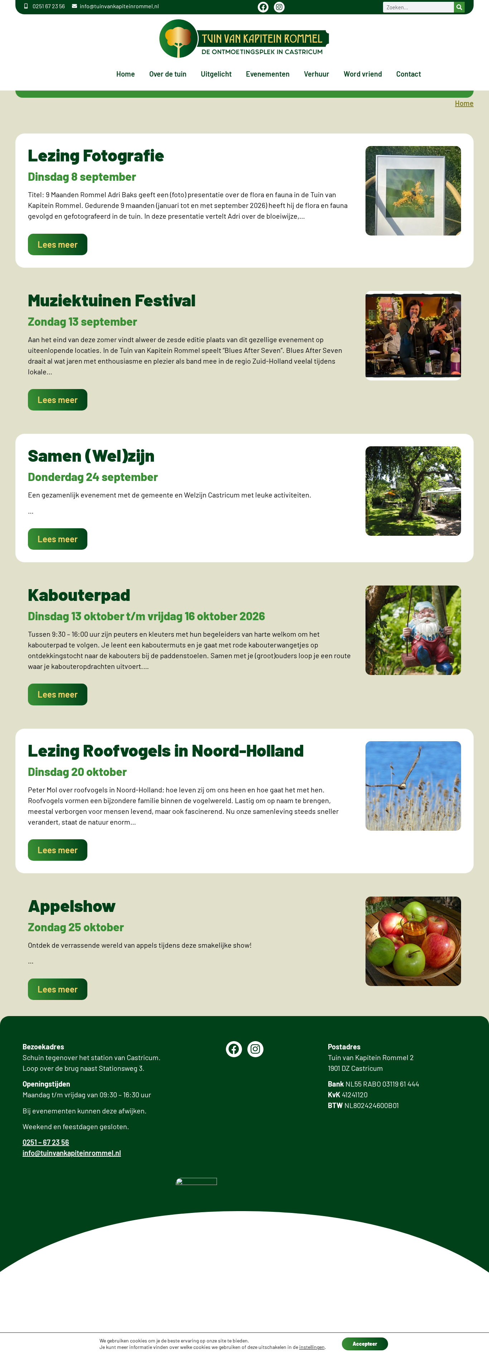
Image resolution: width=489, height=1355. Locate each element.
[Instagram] (279, 7)
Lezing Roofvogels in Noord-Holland (166, 749)
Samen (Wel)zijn (91, 455)
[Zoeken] (459, 7)
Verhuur (316, 73)
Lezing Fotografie (96, 154)
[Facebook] (263, 7)
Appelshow (72, 905)
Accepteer (365, 1344)
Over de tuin (168, 73)
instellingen (312, 1347)
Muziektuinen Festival (111, 299)
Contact (408, 73)
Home (125, 73)
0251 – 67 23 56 (46, 1142)
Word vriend (363, 73)
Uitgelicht (216, 73)
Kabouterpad (79, 594)
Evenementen (268, 73)
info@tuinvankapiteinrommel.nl (72, 1152)
